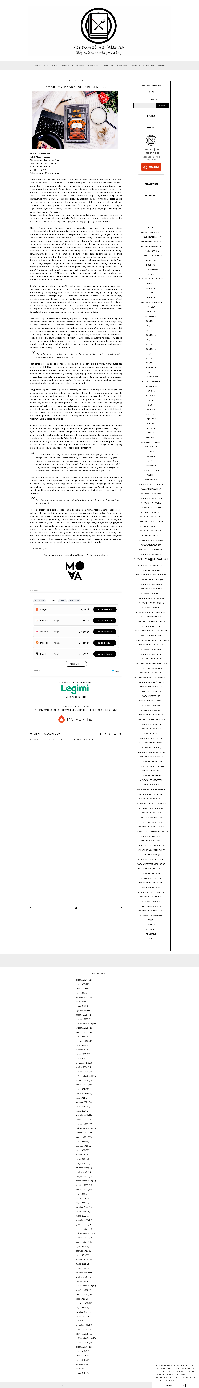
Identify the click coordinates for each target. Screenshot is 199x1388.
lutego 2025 (81, 1058)
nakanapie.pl (151, 386)
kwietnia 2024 (82, 1102)
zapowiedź (151, 929)
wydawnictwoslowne (151, 836)
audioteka (151, 260)
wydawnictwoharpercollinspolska (151, 640)
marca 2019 (81, 1369)
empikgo (151, 284)
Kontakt (80, 66)
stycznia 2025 (82, 1063)
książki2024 (151, 354)
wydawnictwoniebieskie (151, 738)
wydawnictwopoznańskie (151, 799)
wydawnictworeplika (151, 822)
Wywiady (162, 66)
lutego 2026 (81, 1006)
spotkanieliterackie (151, 442)
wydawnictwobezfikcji (151, 526)
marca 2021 (81, 1264)
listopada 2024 (82, 1071)
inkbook (151, 298)
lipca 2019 (80, 1351)
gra (151, 293)
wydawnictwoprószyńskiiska (151, 803)
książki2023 (151, 349)
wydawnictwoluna (151, 705)
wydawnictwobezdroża (151, 522)
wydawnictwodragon (151, 584)
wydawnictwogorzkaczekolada (151, 631)
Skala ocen (67, 66)
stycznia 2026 (82, 1010)
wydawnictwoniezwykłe (151, 743)
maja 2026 (80, 993)
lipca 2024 (80, 1089)
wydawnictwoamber (151, 512)
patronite (151, 414)
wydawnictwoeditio (151, 617)
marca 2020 (81, 1316)
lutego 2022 (81, 1216)
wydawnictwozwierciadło (151, 911)
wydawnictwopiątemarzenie (151, 789)
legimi (60, 739)
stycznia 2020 (82, 1325)
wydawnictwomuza (151, 734)
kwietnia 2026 (82, 997)
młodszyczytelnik (151, 382)
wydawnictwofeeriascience (151, 621)
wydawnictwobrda (151, 536)
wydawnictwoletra (151, 692)
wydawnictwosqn (151, 855)
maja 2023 (80, 1150)
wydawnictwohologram (151, 645)
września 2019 (82, 1342)
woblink (151, 475)
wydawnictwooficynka (151, 771)
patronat (151, 410)
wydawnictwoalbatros (151, 508)
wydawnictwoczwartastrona (151, 575)
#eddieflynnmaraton (151, 242)
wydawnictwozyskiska (151, 916)
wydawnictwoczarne (151, 570)
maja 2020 (80, 1307)
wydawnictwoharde (151, 635)
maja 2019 (80, 1360)
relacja (151, 428)
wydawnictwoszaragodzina (151, 864)
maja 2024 (80, 1098)
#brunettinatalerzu (151, 232)
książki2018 (151, 326)
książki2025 (50, 739)
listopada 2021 (82, 1229)
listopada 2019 (82, 1334)
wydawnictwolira (151, 696)
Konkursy (135, 66)
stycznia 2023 (82, 1168)
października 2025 (84, 1023)
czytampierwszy (151, 270)
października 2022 (84, 1181)
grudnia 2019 (81, 1329)
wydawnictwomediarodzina (151, 719)
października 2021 (84, 1233)
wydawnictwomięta (151, 724)
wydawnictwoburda (151, 545)
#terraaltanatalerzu (151, 256)
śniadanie (151, 456)
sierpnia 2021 (81, 1242)
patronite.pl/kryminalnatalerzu (68, 710)
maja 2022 (80, 1202)
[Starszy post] (121, 908)
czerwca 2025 (82, 1041)
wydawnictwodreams (151, 589)
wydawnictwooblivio (151, 762)
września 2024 (82, 1080)
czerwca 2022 (82, 1198)
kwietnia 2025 (82, 1050)
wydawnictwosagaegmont (151, 827)
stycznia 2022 (82, 1220)
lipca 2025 (80, 1037)
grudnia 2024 (81, 1067)
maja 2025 (80, 1045)
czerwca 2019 (82, 1355)
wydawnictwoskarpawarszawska (151, 832)
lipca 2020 (80, 1299)
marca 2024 (81, 1106)
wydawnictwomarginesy (151, 715)
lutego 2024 (81, 1111)
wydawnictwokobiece (151, 659)
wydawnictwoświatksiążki (151, 869)
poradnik (151, 424)
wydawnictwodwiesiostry (151, 598)
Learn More (170, 1385)
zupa (151, 939)
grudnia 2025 (81, 1015)
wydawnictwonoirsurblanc (151, 752)
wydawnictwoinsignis (151, 654)
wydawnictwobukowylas (151, 540)
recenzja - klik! (62, 205)
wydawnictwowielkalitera (151, 892)
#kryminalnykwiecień (151, 246)
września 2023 (82, 1133)
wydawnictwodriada (151, 594)
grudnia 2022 (81, 1172)
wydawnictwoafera (151, 489)
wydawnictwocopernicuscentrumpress (151, 560)
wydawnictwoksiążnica (151, 673)
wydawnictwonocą (151, 748)
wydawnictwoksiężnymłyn (151, 682)
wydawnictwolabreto (151, 687)
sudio (151, 452)
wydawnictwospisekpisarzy (151, 850)
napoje (151, 391)
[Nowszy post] (30, 908)
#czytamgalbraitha (151, 237)
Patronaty (122, 66)
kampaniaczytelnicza (151, 302)
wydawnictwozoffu (151, 906)
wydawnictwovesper (151, 878)
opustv (151, 405)
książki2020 (151, 335)
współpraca (70, 739)
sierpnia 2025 (81, 1032)
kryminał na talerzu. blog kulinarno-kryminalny (40, 1385)
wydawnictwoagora (151, 494)
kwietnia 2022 (82, 1207)
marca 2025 (81, 1054)
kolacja (151, 307)
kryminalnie (38, 739)
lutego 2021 (81, 1268)
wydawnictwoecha (151, 608)
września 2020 (82, 1290)
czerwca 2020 (82, 1303)
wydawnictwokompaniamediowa (151, 664)
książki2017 (151, 321)
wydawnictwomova (85, 739)
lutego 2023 (81, 1163)
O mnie (55, 66)
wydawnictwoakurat (151, 503)
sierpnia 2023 (81, 1137)
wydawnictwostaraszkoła (151, 859)
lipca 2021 (80, 1246)
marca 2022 (81, 1211)
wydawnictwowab (151, 887)
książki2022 (151, 344)
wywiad (151, 925)
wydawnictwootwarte (151, 780)
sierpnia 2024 (81, 1085)
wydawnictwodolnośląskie (151, 580)
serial (151, 433)
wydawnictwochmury (151, 554)
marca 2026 (81, 1001)
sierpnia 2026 (81, 980)
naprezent (151, 396)
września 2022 (82, 1185)
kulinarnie (151, 368)
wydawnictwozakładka (151, 897)
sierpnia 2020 (81, 1294)
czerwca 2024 (82, 1093)
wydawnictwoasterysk (151, 517)
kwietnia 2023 (82, 1154)
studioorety (151, 447)
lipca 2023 (80, 1141)
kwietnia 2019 (82, 1364)
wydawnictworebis (151, 813)
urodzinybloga (151, 470)
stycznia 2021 (82, 1272)
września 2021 (82, 1237)
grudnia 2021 (81, 1224)
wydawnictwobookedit (151, 531)
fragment (151, 288)
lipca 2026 (80, 984)
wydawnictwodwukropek (151, 603)
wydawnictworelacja (151, 818)
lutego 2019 (81, 1373)
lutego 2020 (81, 1320)
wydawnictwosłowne (151, 841)
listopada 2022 (82, 1176)
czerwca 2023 (82, 1146)
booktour (151, 265)
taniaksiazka (151, 466)
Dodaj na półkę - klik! (76, 697)
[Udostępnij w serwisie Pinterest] (120, 734)
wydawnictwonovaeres (151, 757)
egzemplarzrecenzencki (151, 279)
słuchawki (151, 438)
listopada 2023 (82, 1124)
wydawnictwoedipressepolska (151, 612)
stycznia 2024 (82, 1115)
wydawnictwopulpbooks (151, 808)
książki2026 (151, 363)
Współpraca (107, 66)
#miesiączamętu (151, 251)
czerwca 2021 (82, 1251)
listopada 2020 (82, 1281)
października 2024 (84, 1076)
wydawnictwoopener (151, 775)
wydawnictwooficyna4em (151, 766)
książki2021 (151, 340)
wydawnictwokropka (151, 668)
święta (151, 461)
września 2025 (82, 1028)
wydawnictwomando (151, 710)
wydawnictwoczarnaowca (151, 565)
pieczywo (151, 419)
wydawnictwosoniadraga (151, 846)
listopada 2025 (82, 1019)
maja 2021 (80, 1255)
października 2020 (84, 1285)
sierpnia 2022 (81, 1189)
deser (151, 274)
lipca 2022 (80, 1194)
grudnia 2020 (81, 1277)
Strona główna (41, 66)
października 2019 (84, 1338)
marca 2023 (81, 1159)
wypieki (151, 920)
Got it (181, 1385)
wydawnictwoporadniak (151, 794)
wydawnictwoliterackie (151, 701)
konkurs (151, 312)
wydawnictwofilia (151, 626)
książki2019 (151, 330)
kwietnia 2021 (82, 1259)
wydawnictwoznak (151, 902)
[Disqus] (76, 781)
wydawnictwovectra (151, 873)
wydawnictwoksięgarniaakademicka (151, 678)
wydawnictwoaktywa (151, 498)
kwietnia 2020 (82, 1312)
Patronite (93, 66)
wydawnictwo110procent (151, 484)
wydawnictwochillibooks (151, 550)
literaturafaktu (151, 377)
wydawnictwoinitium (151, 650)
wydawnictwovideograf (151, 883)
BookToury (148, 66)
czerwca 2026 (82, 988)
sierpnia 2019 (81, 1347)
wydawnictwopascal (151, 785)
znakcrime (151, 934)
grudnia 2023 (81, 1120)
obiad (151, 400)
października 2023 (84, 1128)
